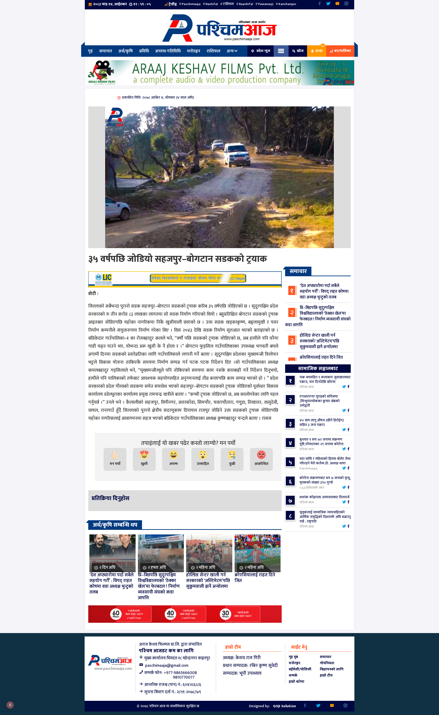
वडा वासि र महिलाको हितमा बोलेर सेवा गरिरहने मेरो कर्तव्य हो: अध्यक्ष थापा (325, 461)
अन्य (230, 51)
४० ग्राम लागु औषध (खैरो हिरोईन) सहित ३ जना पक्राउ (322, 422)
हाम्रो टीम (326, 675)
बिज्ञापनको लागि (331, 669)
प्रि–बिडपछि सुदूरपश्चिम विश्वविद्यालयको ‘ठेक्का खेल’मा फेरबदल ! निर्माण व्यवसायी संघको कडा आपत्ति (318, 316)
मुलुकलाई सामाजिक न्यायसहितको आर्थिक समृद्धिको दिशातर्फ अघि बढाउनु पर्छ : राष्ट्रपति (325, 517)
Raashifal (246, 4)
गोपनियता (327, 663)
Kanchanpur (287, 4)
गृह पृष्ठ (293, 657)
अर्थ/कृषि (125, 51)
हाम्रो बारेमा (296, 682)
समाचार (105, 51)
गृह (90, 51)
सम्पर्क (293, 675)
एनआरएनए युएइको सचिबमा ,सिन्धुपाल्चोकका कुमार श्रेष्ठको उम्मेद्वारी (320, 401)
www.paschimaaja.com (113, 669)
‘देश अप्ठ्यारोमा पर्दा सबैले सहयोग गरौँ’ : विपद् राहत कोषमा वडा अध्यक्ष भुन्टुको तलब (324, 291)
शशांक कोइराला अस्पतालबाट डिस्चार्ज (324, 497)
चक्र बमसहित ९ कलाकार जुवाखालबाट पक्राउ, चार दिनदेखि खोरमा (325, 379)
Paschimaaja (191, 4)
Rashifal (212, 4)
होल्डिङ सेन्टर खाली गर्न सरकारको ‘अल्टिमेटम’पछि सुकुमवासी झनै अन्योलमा (319, 341)
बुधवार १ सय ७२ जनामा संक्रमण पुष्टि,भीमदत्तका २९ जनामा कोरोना (321, 441)
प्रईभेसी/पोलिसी (300, 669)
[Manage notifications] (10, 705)
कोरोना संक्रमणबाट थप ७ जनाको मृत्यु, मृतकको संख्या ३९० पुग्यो (325, 480)
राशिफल (228, 4)
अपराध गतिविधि (168, 51)
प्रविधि (144, 51)
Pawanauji (265, 4)
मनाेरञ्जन (193, 51)
